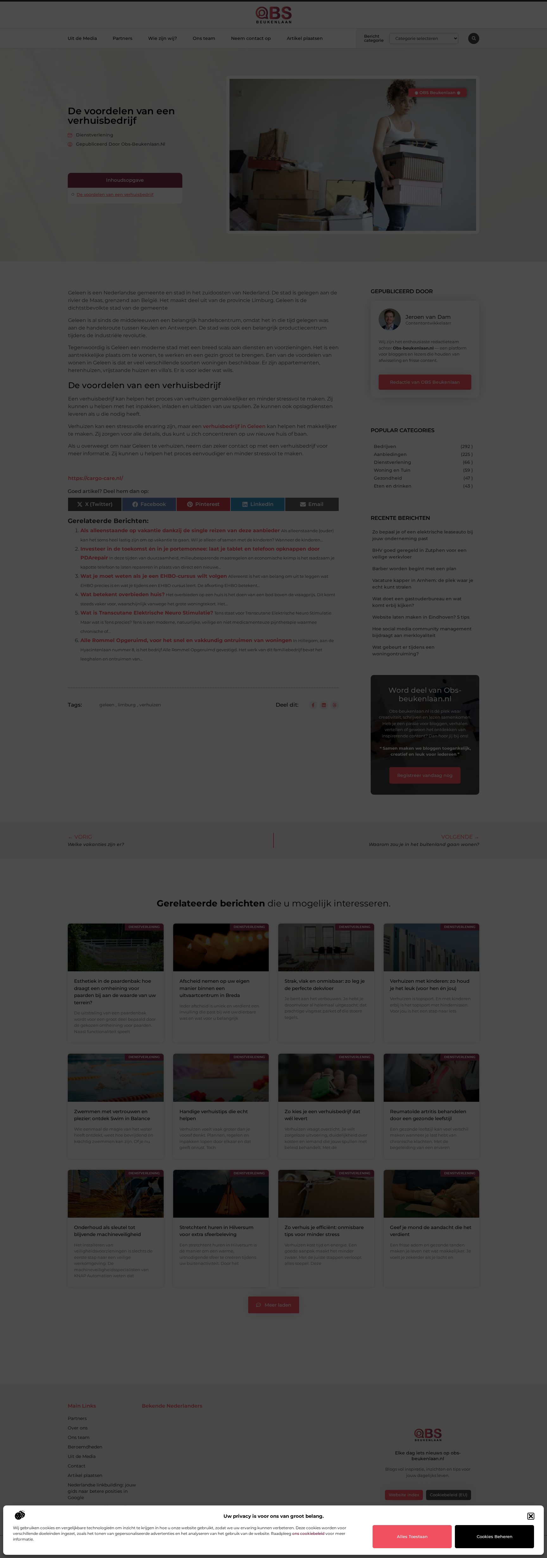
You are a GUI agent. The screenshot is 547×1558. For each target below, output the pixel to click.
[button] (531, 1516)
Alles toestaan (412, 1536)
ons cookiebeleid (308, 1533)
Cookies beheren (494, 1536)
